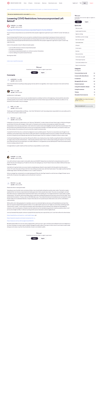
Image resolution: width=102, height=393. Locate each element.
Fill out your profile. (89, 106)
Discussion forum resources (85, 95)
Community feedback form (81, 62)
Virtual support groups (80, 59)
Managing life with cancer (85, 81)
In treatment (85, 78)
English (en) (75, 3)
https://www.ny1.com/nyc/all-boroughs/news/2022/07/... (20, 221)
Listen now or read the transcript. (15, 61)
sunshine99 (13, 156)
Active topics (78, 48)
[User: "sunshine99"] (8, 157)
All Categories (78, 70)
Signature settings (79, 34)
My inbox (77, 51)
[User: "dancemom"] (8, 118)
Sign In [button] (34, 72)
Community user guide (80, 56)
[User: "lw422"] (8, 107)
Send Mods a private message (82, 36)
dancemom (13, 118)
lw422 (12, 106)
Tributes (85, 92)
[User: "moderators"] (8, 26)
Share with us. (32, 14)
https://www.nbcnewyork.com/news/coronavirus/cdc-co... (21, 218)
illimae (12, 90)
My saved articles (79, 54)
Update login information (81, 31)
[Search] (80, 3)
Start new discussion (80, 39)
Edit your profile (79, 28)
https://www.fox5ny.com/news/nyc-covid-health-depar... (21, 215)
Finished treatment (85, 84)
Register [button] (43, 72)
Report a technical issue (81, 65)
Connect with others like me (85, 76)
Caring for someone (85, 89)
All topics (78, 45)
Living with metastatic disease (85, 86)
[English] (14, 3)
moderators (13, 25)
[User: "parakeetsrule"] (8, 80)
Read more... (81, 100)
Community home (79, 42)
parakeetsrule (14, 79)
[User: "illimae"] (8, 91)
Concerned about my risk (85, 73)
